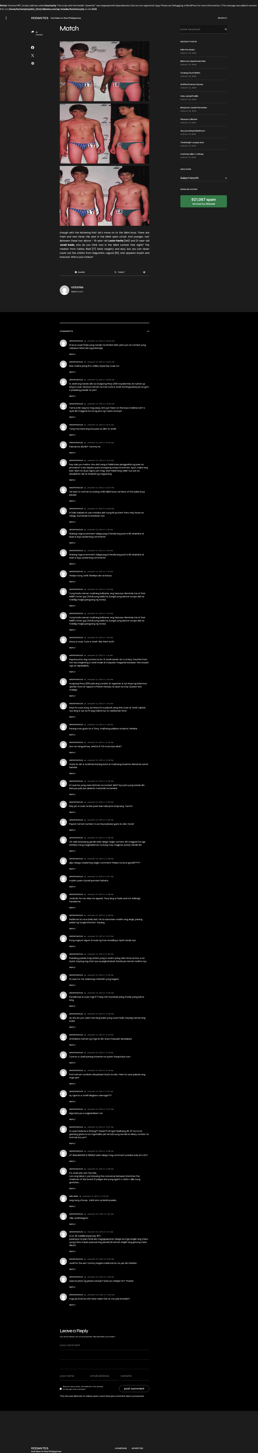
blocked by (203, 201)
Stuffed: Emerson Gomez (191, 84)
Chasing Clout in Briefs (190, 73)
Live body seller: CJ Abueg (191, 154)
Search (223, 29)
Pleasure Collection (188, 119)
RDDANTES (39, 18)
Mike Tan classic (187, 49)
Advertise (137, 1448)
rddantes (77, 287)
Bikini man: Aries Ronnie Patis (192, 61)
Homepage (121, 1448)
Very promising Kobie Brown (192, 131)
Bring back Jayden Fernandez (193, 107)
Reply (72, 354)
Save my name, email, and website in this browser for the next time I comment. (83, 1387)
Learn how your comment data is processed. (121, 1395)
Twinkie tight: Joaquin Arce (192, 142)
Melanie (73, 1196)
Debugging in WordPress (184, 5)
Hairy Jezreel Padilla (189, 96)
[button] (6, 18)
